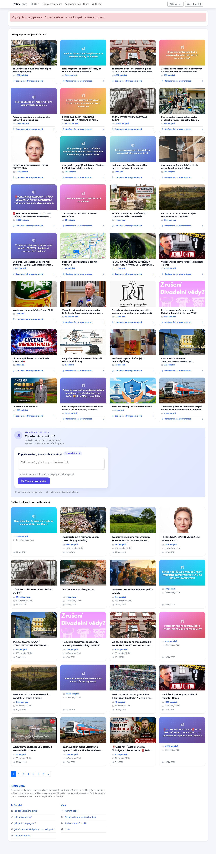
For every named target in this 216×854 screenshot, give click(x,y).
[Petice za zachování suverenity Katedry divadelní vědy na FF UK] (182, 303)
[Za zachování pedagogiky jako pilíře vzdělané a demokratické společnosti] (133, 303)
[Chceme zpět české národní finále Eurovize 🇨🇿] (34, 351)
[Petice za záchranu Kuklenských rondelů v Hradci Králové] (182, 206)
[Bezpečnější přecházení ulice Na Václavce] (83, 255)
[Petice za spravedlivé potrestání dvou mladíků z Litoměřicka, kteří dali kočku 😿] (83, 400)
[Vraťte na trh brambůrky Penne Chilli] (34, 302)
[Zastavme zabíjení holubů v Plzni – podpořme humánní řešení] (182, 158)
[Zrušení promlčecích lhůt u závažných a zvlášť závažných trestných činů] (182, 62)
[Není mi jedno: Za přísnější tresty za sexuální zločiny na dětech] (83, 62)
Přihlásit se (175, 4)
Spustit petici (194, 4)
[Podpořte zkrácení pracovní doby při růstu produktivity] (83, 351)
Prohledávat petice (52, 4)
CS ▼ (36, 4)
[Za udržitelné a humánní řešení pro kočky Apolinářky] (34, 62)
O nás (86, 4)
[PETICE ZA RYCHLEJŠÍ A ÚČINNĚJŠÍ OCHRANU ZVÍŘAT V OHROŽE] (133, 206)
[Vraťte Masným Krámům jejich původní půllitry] (133, 351)
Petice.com (20, 4)
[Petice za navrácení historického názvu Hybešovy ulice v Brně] (133, 158)
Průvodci (16, 805)
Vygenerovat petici (36, 480)
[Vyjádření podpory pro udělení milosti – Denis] (182, 255)
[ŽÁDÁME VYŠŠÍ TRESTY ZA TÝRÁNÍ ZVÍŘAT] (133, 110)
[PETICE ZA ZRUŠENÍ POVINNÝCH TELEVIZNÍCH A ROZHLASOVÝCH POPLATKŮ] (83, 110)
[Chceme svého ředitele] (34, 398)
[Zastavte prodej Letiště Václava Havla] (133, 398)
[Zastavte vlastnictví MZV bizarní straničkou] (83, 206)
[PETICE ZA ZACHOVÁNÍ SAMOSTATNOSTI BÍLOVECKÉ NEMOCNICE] (182, 351)
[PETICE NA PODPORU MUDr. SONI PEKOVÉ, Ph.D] (34, 158)
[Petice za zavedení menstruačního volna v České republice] (34, 110)
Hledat (98, 4)
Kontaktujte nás (73, 4)
